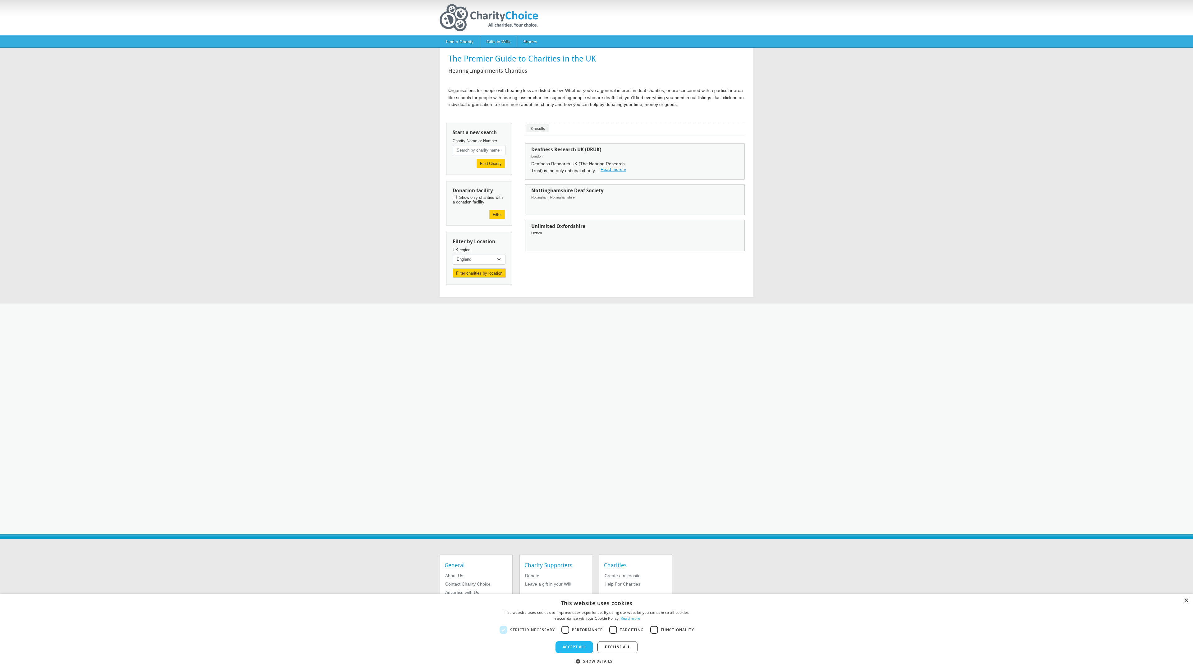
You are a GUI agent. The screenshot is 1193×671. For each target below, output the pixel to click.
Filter (497, 214)
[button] (596, 661)
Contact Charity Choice (468, 584)
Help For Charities (622, 584)
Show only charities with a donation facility (478, 199)
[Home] (491, 17)
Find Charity (491, 163)
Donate (532, 575)
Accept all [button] (574, 647)
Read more (631, 618)
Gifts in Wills (498, 41)
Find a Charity (459, 41)
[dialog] (596, 632)
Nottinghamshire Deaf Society (567, 191)
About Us (454, 575)
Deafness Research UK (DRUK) (566, 150)
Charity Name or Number (475, 141)
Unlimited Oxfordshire (558, 226)
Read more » (613, 169)
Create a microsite (623, 575)
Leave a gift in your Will (548, 584)
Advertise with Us (462, 592)
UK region (461, 250)
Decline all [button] (617, 647)
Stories (530, 41)
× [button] (1186, 600)
